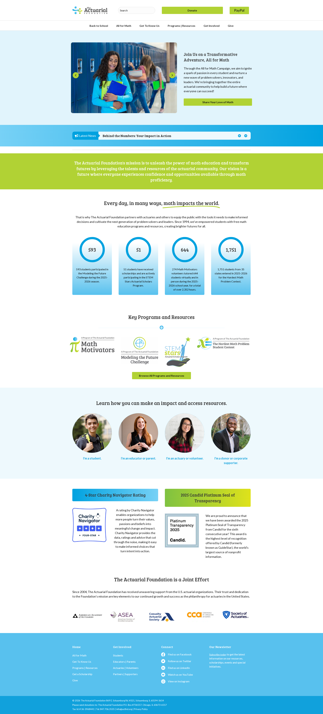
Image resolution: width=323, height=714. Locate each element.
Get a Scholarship (82, 674)
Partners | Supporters (125, 674)
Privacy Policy (141, 709)
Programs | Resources (181, 25)
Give (231, 25)
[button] (76, 75)
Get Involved (212, 25)
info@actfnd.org (124, 709)
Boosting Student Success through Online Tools (139, 136)
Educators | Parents (124, 661)
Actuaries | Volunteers (125, 667)
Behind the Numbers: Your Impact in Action (137, 133)
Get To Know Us (149, 25)
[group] (92, 249)
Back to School (98, 25)
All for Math (123, 25)
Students (118, 655)
